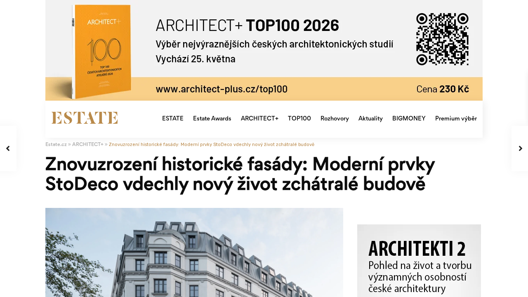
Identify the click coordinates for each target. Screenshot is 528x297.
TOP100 (299, 119)
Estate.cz (56, 145)
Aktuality (370, 119)
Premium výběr (456, 119)
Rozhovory (335, 119)
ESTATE (173, 119)
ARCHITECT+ (259, 119)
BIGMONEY (409, 119)
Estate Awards (212, 119)
